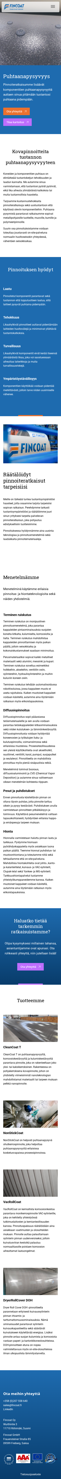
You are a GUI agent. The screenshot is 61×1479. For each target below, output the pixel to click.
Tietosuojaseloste (30, 1474)
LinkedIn (8, 1409)
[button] (52, 6)
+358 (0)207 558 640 (15, 1401)
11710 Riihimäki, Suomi (17, 1428)
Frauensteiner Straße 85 (17, 1439)
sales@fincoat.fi (12, 1405)
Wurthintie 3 (10, 1424)
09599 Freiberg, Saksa (16, 1443)
